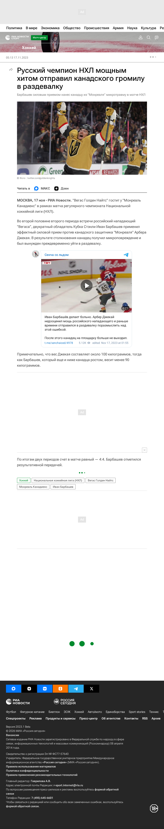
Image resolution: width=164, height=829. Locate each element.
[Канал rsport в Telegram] (76, 689)
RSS (145, 718)
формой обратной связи (22, 806)
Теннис (154, 712)
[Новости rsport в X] (91, 689)
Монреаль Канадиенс (33, 486)
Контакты (131, 718)
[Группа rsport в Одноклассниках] (60, 689)
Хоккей (23, 480)
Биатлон (54, 712)
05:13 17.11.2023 (17, 57)
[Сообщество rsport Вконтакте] (44, 689)
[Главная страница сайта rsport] (26, 37)
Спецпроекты (15, 718)
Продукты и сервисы (60, 718)
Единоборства (115, 712)
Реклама (35, 718)
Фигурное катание (32, 712)
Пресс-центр (88, 718)
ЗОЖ (67, 712)
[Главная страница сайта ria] (6, 37)
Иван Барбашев (63, 486)
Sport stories (137, 712)
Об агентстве (111, 718)
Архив (156, 718)
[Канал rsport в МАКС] (13, 689)
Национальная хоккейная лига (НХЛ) (58, 480)
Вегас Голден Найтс (100, 480)
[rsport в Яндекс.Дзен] (29, 689)
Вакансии (12, 735)
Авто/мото (95, 712)
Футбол (11, 712)
